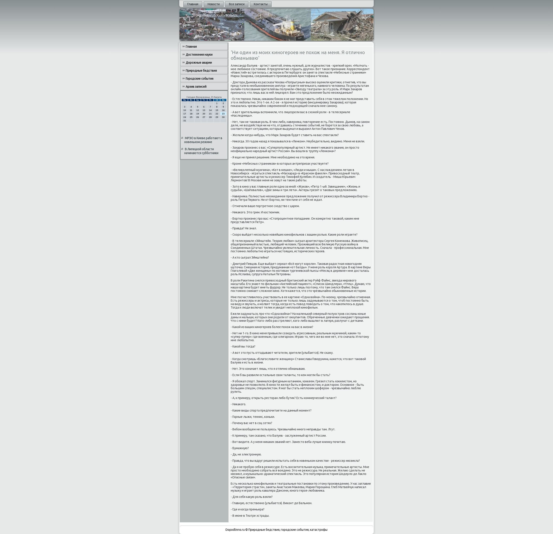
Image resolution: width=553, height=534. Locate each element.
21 (210, 114)
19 (197, 114)
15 (217, 110)
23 (223, 114)
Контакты (261, 4)
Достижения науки (199, 54)
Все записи (237, 4)
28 (210, 117)
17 (184, 114)
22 (217, 114)
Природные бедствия (201, 70)
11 (191, 110)
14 (210, 110)
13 (204, 110)
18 (191, 114)
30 (223, 117)
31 (184, 120)
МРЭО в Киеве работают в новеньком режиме (203, 140)
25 (191, 117)
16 (223, 110)
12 (197, 110)
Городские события (199, 78)
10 (184, 110)
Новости (214, 4)
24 (184, 117)
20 (204, 114)
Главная (192, 4)
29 (217, 117)
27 (204, 117)
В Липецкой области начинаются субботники (201, 151)
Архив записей (196, 86)
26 (197, 117)
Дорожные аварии (199, 62)
